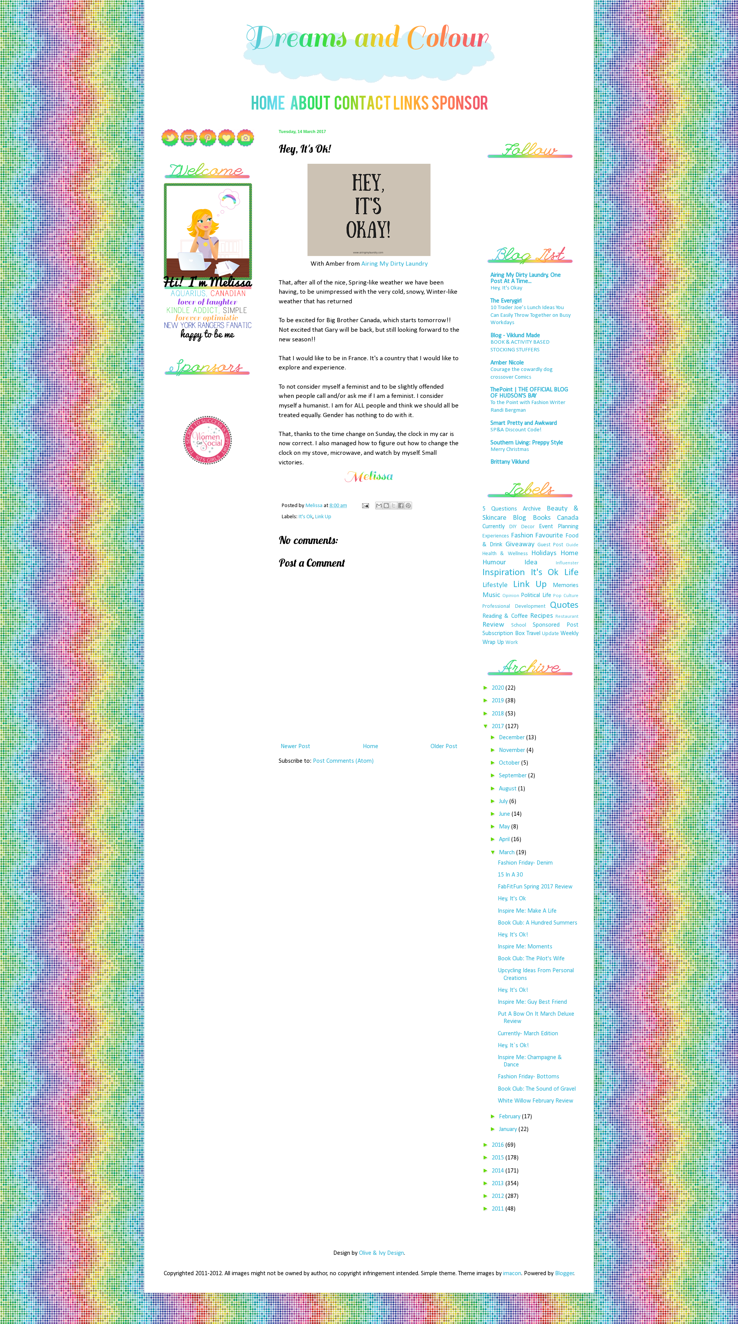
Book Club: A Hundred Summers (537, 923)
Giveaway (520, 544)
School (518, 625)
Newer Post (295, 747)
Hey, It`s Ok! (513, 1046)
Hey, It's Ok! (513, 935)
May (505, 827)
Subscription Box (503, 633)
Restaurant (566, 616)
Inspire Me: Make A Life (527, 911)
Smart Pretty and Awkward (523, 423)
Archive (532, 509)
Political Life (536, 595)
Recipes (541, 616)
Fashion (522, 535)
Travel (533, 633)
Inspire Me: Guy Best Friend (532, 1002)
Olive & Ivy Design (381, 1253)
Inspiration (503, 572)
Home (370, 747)
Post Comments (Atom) (343, 761)
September (513, 776)
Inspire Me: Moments (525, 947)
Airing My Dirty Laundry (394, 264)
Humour (494, 562)
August (508, 789)
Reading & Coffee (505, 616)
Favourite (549, 535)
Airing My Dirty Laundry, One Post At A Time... (525, 278)
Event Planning (558, 527)
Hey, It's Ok (512, 899)
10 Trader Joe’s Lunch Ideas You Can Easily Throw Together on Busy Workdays (530, 315)
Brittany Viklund (509, 462)
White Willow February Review (535, 1101)
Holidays (544, 553)
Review (493, 625)
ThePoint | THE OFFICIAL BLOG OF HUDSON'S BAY (529, 393)
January (509, 1129)
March (507, 853)
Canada (567, 518)
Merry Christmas (509, 449)
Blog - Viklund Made (515, 336)
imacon (512, 1274)
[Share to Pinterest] (408, 505)
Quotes (564, 605)
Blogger (564, 1274)
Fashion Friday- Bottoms (528, 1077)
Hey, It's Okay (506, 288)
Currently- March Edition (528, 1034)
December (512, 738)
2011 (498, 1209)
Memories (565, 585)
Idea (530, 562)
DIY (513, 527)
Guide (572, 544)
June (505, 814)
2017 (498, 727)
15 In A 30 (510, 875)
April (505, 840)
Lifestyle (495, 585)
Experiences (495, 536)
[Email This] (379, 505)
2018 (498, 714)
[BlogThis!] (386, 505)
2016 (498, 1145)
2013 (498, 1184)
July (504, 801)
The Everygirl (506, 301)
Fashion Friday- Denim (525, 863)
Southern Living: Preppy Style (526, 443)
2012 (498, 1196)
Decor (528, 527)
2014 (498, 1171)
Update (550, 634)
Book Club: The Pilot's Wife (531, 959)
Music (491, 595)
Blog (519, 518)
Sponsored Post (555, 625)
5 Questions (499, 509)
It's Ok (305, 517)
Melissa (315, 506)
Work (511, 642)
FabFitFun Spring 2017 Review (535, 887)
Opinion (510, 595)
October (510, 763)
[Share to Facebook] (401, 505)
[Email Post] (364, 506)
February (510, 1117)
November (513, 750)
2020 (498, 688)
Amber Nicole (507, 363)
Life (571, 572)
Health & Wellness (505, 554)
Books (542, 518)
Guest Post (550, 545)
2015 (498, 1158)
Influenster (567, 563)
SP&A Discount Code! (516, 430)
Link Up (323, 517)
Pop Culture (565, 595)
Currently (493, 527)
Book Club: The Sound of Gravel (537, 1089)
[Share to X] (393, 505)
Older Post (443, 747)
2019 (498, 701)
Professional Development (513, 606)
